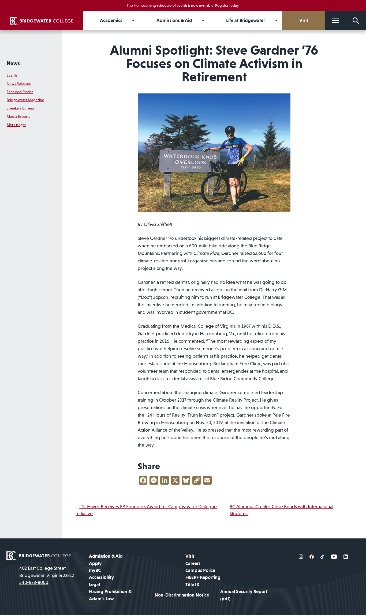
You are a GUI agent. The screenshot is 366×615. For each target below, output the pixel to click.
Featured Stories (20, 92)
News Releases (19, 83)
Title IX (192, 584)
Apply (95, 563)
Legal (94, 584)
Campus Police (200, 570)
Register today (226, 5)
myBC (95, 570)
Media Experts (18, 116)
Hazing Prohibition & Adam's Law (110, 595)
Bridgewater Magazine (25, 100)
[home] (41, 20)
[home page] (38, 555)
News (13, 63)
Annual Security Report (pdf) (243, 595)
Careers (192, 563)
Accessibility (101, 577)
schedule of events (172, 5)
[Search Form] (356, 20)
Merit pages (16, 125)
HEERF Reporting (203, 577)
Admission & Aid (106, 556)
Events (12, 75)
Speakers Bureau (20, 108)
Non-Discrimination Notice (182, 595)
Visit (189, 556)
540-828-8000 (33, 582)
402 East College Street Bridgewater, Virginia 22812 (46, 571)
